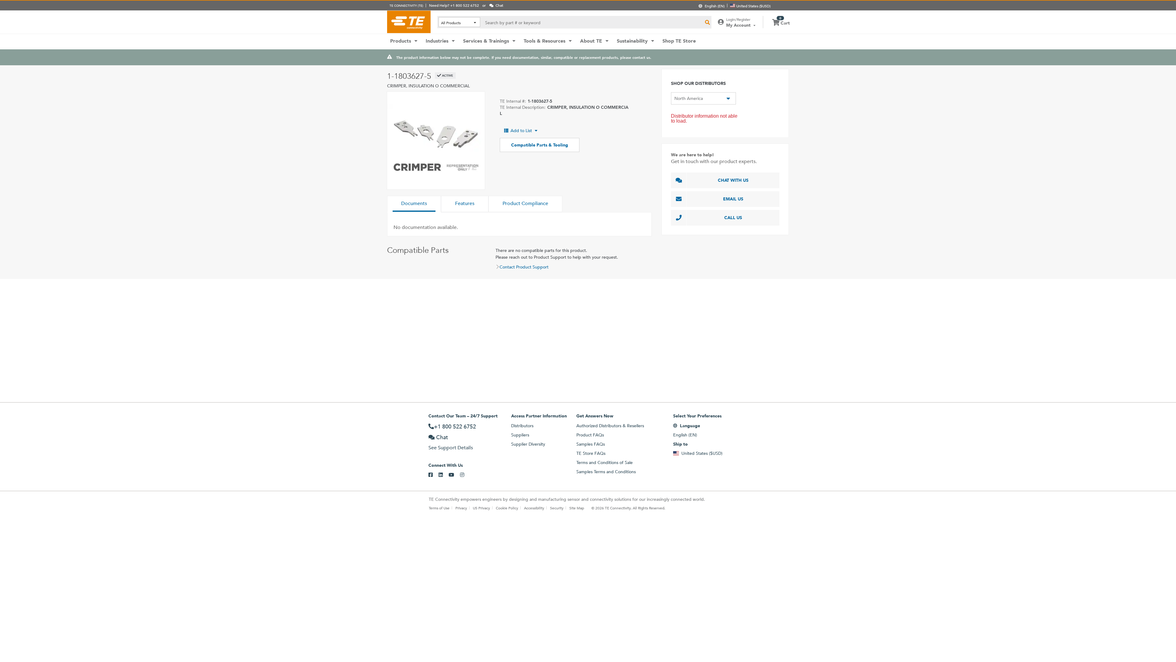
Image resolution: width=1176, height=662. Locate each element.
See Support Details (450, 447)
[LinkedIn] (444, 475)
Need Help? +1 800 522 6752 (454, 5)
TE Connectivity (409, 21)
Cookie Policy (507, 507)
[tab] (414, 204)
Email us (733, 199)
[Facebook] (433, 475)
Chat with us (733, 180)
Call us (733, 217)
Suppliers (520, 435)
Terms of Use (439, 507)
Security (557, 507)
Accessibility (534, 507)
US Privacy (481, 507)
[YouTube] (454, 475)
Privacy (461, 507)
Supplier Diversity (528, 444)
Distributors (522, 425)
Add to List (521, 130)
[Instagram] (465, 475)
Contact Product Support (523, 267)
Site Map (576, 507)
